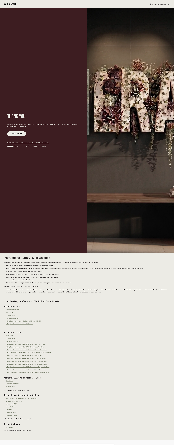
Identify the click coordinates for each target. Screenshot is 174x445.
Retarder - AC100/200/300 (14, 401)
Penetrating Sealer (11, 415)
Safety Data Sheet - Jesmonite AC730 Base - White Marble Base (26, 370)
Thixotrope (9, 410)
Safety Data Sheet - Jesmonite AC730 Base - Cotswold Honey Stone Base (29, 353)
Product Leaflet (10, 315)
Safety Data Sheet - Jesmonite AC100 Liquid (19, 324)
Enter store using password (158, 4)
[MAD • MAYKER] (10, 4)
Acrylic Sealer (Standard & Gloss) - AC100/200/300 (21, 398)
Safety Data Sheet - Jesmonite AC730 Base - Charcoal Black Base (26, 350)
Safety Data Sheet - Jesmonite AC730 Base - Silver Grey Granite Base (27, 367)
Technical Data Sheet (12, 318)
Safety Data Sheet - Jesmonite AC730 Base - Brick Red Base (25, 347)
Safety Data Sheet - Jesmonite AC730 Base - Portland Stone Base (26, 364)
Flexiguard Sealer (11, 412)
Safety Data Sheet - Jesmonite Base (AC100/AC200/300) (23, 321)
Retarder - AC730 (11, 404)
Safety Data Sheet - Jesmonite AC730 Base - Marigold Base (24, 355)
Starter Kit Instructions (12, 309)
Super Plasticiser (11, 407)
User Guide (9, 312)
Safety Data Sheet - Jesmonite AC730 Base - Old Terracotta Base (26, 361)
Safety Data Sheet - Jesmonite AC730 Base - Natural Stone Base (26, 358)
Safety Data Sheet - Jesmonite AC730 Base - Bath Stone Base (25, 344)
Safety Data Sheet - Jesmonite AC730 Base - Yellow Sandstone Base (27, 372)
